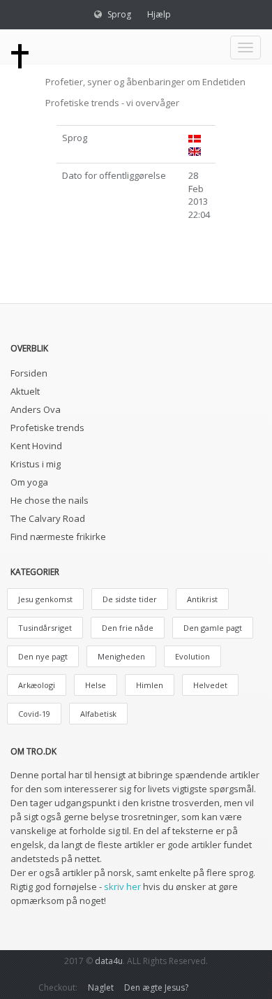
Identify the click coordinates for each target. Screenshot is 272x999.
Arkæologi (36, 685)
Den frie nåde (127, 627)
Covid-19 (34, 713)
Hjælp (159, 14)
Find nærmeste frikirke (58, 536)
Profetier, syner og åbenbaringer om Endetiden (145, 81)
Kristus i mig (35, 464)
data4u (109, 961)
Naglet (101, 987)
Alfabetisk (98, 713)
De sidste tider (130, 599)
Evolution (192, 656)
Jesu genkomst (45, 599)
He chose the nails (49, 500)
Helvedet (210, 685)
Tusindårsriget (45, 627)
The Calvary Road (47, 518)
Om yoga (29, 482)
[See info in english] (194, 150)
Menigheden (121, 656)
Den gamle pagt (212, 627)
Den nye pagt (43, 656)
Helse (95, 685)
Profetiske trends (47, 427)
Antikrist (202, 599)
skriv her (122, 886)
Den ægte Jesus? (156, 987)
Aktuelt (25, 391)
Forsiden (28, 373)
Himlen (149, 685)
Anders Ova (35, 409)
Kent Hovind (36, 445)
